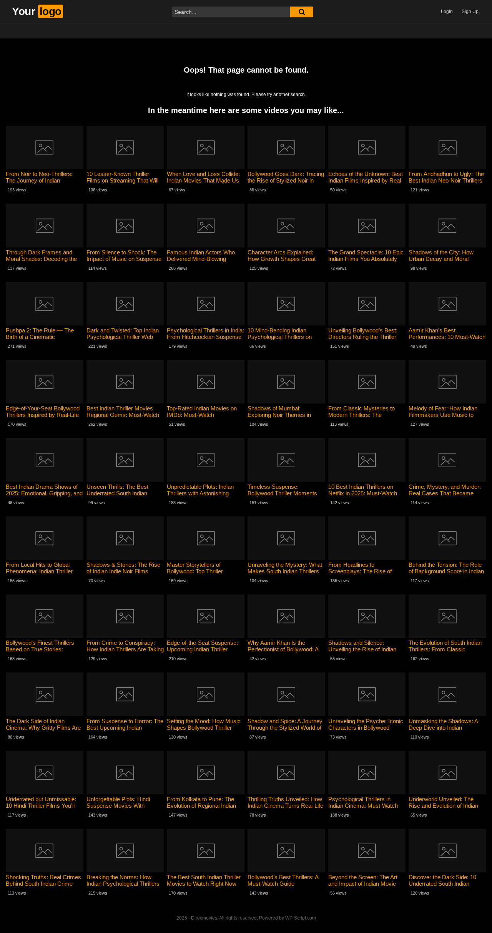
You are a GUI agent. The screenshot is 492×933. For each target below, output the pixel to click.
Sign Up (470, 11)
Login (447, 11)
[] (301, 12)
